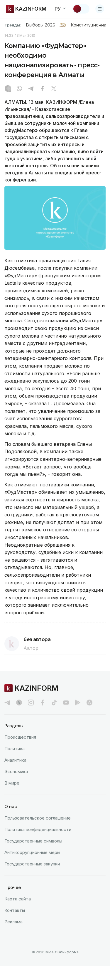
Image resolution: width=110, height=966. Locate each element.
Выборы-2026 (40, 25)
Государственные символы (33, 841)
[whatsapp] (19, 89)
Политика (14, 748)
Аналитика (15, 760)
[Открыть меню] (99, 8)
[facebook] (42, 702)
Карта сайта (17, 899)
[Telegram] (30, 89)
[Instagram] (7, 89)
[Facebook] (42, 89)
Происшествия (20, 737)
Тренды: (12, 25)
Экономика (16, 771)
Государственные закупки (32, 864)
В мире (11, 783)
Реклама (13, 922)
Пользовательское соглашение (37, 818)
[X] (53, 89)
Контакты (14, 910)
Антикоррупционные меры (32, 852)
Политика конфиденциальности (37, 829)
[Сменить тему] (80, 9)
